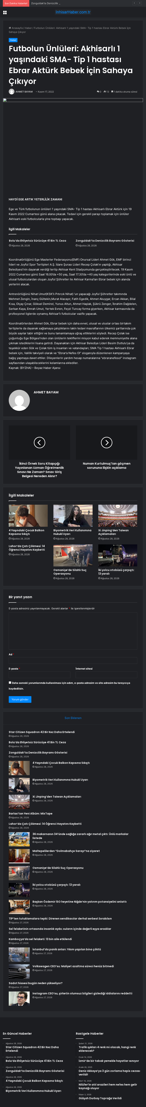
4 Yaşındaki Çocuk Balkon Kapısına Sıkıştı (26, 532)
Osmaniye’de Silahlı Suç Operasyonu (69, 572)
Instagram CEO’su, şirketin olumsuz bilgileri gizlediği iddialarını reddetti (82, 993)
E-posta (14, 668)
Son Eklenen (73, 718)
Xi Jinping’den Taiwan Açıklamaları (113, 532)
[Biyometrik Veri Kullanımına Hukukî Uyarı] (72, 516)
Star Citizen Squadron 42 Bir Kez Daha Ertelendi (42, 732)
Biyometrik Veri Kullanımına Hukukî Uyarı (72, 532)
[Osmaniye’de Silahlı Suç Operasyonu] (72, 555)
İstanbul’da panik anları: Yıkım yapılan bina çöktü (67, 949)
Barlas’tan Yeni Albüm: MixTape (30, 813)
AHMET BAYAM (24, 91)
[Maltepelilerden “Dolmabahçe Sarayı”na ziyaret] (19, 856)
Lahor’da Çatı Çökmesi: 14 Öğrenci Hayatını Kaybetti (27, 548)
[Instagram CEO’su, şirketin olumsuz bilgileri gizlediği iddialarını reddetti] (19, 999)
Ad (11, 654)
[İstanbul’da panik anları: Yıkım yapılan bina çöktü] (19, 954)
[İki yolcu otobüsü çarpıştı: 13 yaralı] (117, 555)
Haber (28, 27)
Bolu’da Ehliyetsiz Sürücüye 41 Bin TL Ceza (37, 241)
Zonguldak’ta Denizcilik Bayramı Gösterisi (55, 3)
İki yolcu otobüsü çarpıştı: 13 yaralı (116, 572)
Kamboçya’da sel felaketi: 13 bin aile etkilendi (40, 939)
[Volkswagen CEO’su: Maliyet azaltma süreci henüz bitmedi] (19, 971)
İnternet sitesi (84, 668)
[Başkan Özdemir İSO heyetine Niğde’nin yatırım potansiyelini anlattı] (19, 907)
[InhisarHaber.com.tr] (73, 12)
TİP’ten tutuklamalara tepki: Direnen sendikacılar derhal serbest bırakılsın (60, 918)
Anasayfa (17, 27)
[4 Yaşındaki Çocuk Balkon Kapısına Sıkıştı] (28, 516)
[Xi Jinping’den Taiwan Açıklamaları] (117, 516)
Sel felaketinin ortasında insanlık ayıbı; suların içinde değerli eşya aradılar (60, 929)
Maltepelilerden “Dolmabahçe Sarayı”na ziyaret (66, 851)
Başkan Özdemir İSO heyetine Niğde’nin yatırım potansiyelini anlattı (80, 902)
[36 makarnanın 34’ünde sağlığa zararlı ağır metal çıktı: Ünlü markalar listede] (19, 839)
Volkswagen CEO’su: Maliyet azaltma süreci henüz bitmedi (73, 966)
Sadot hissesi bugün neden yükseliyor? (36, 983)
